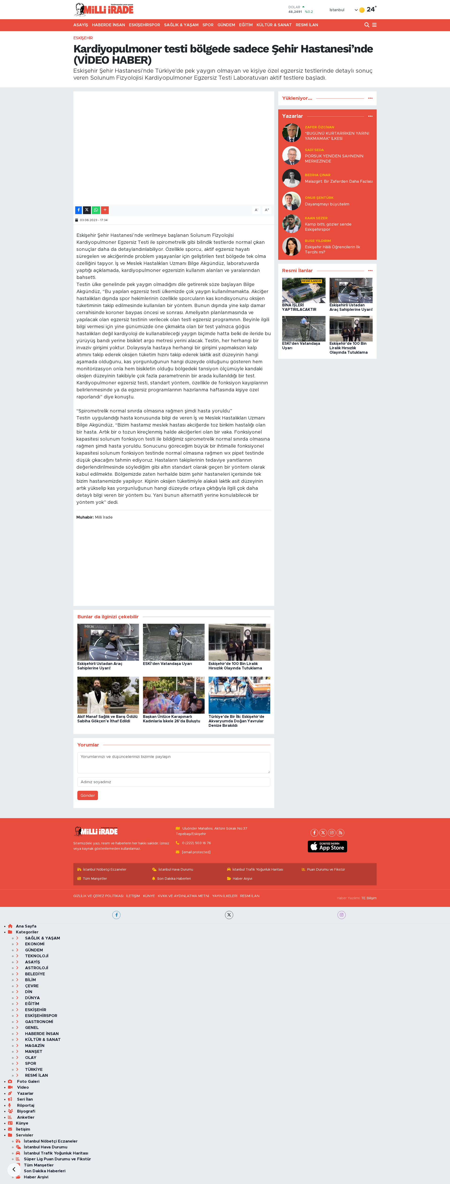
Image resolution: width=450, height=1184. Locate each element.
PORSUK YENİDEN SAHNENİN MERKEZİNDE (334, 158)
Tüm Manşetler (95, 878)
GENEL (31, 1028)
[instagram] (342, 915)
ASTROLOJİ (36, 968)
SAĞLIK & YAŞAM (181, 25)
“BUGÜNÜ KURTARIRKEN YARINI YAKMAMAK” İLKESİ (337, 135)
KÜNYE (149, 896)
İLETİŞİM (133, 896)
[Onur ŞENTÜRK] (291, 201)
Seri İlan (24, 1099)
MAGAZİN (34, 1046)
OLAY (30, 1058)
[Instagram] (332, 833)
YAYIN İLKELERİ (224, 896)
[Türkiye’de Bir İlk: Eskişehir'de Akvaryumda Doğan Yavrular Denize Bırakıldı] (239, 695)
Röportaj (25, 1105)
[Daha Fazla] (105, 210)
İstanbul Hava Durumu (176, 869)
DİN (28, 992)
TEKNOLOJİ (36, 956)
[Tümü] (370, 98)
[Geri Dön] (14, 1170)
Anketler (25, 1117)
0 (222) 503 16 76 (196, 843)
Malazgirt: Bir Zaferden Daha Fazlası (339, 181)
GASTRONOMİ (38, 1022)
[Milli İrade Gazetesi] (103, 9)
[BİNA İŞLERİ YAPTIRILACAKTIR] (304, 290)
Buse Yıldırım (318, 241)
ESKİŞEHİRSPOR (144, 25)
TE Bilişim (369, 898)
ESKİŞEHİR (83, 38)
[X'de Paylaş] (87, 210)
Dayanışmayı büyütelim (327, 204)
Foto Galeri (27, 1082)
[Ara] (367, 25)
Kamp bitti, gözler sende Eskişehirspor (328, 226)
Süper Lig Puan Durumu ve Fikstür (57, 1159)
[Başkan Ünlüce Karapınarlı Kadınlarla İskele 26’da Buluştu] (174, 695)
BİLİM (30, 980)
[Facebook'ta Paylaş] (78, 210)
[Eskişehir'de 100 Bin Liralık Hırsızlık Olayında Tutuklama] (239, 642)
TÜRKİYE (33, 1070)
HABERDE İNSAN (108, 25)
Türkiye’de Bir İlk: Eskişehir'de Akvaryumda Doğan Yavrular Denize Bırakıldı (236, 721)
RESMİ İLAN (307, 25)
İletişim (23, 1129)
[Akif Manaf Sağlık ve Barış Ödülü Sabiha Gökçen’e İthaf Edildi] (108, 695)
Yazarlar (25, 1093)
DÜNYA (32, 998)
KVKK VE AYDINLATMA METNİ (183, 896)
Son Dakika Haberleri (174, 878)
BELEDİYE (34, 974)
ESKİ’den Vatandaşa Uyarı (167, 664)
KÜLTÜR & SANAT (274, 25)
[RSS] (340, 833)
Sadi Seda (314, 150)
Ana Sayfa (26, 926)
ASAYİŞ (80, 25)
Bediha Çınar (317, 175)
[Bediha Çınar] (291, 178)
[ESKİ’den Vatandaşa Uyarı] (174, 642)
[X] (323, 833)
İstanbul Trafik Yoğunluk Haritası (257, 869)
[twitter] (229, 915)
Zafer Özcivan (319, 127)
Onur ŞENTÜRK (319, 198)
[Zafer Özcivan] (291, 133)
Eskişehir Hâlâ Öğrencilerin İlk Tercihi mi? (332, 249)
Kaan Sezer (316, 218)
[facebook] (116, 915)
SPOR (208, 25)
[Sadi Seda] (291, 155)
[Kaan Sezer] (291, 224)
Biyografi (25, 1111)
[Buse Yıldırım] (291, 246)
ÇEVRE (31, 986)
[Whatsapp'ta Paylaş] (96, 210)
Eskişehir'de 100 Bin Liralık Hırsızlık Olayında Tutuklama (349, 348)
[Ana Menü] (373, 25)
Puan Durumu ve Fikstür (326, 869)
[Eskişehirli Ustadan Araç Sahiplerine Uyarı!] (108, 642)
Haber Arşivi (242, 878)
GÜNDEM (226, 25)
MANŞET (33, 1052)
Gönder (88, 796)
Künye (22, 1123)
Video (22, 1087)
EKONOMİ (34, 944)
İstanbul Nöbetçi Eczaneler (104, 869)
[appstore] (327, 846)
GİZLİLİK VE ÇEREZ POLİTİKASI (98, 896)
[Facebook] (314, 833)
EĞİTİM (246, 25)
